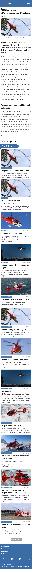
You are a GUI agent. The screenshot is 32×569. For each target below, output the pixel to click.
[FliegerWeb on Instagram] (3, 558)
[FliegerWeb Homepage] (7, 3)
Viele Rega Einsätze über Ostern (11, 279)
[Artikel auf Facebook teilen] (15, 142)
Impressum (5, 546)
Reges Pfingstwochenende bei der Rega (13, 504)
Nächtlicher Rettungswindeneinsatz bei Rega (15, 371)
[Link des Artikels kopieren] (7, 142)
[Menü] (28, 3)
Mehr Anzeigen (16, 539)
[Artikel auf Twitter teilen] (11, 142)
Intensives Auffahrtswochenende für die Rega (15, 435)
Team (3, 549)
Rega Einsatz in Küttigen (8, 213)
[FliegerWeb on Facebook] (11, 558)
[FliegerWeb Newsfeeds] (28, 558)
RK (8, 17)
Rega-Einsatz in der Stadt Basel (11, 339)
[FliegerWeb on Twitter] (20, 558)
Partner (3, 554)
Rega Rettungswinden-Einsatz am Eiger (13, 245)
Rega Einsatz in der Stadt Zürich (11, 150)
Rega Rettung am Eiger (8, 405)
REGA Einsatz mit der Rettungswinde (12, 180)
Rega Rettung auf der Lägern (10, 309)
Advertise (4, 551)
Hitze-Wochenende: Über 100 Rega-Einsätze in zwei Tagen (16, 471)
